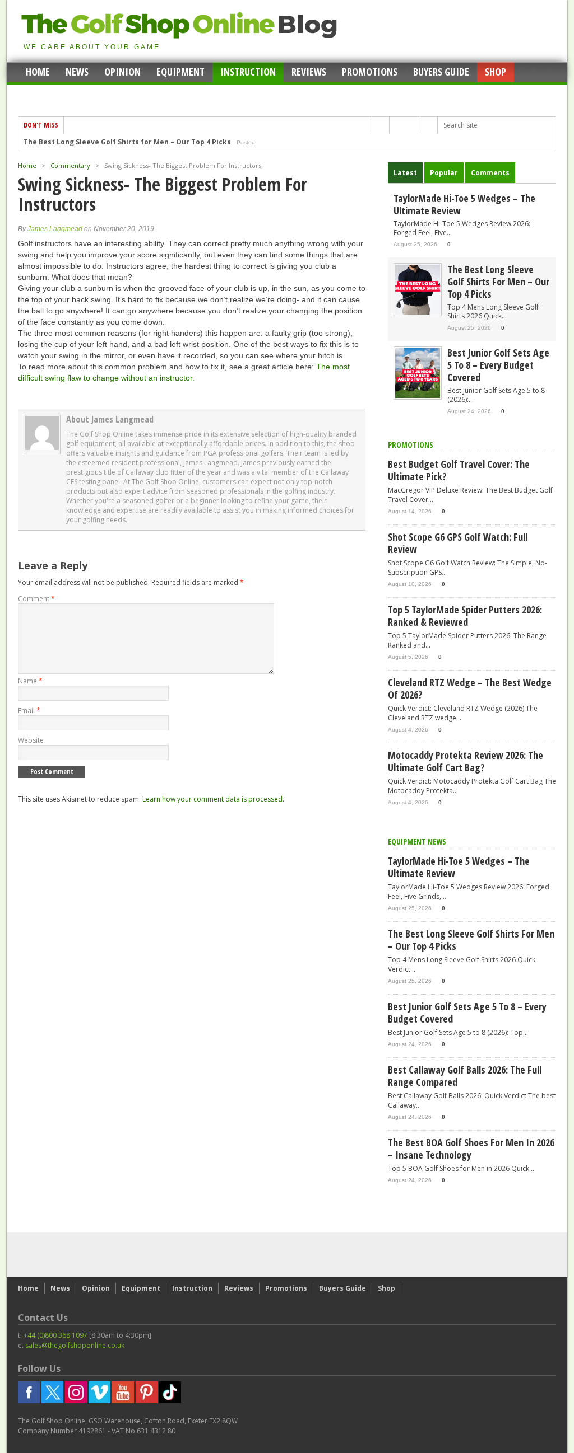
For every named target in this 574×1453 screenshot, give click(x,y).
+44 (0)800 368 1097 (55, 1335)
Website (31, 740)
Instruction (248, 71)
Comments (490, 172)
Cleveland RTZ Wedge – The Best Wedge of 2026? (470, 688)
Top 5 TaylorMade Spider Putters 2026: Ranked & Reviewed (465, 615)
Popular (444, 172)
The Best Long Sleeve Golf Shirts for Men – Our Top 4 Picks (498, 281)
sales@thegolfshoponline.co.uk (74, 1345)
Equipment (180, 71)
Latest (405, 172)
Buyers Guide (441, 71)
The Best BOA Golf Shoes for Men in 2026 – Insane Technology (471, 1148)
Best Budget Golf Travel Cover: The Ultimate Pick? (459, 470)
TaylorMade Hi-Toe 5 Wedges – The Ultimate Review (464, 204)
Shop (495, 71)
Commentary (70, 165)
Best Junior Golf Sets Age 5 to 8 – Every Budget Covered (121, 143)
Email (29, 710)
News (77, 71)
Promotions (369, 71)
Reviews (308, 71)
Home (38, 71)
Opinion (122, 71)
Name (30, 681)
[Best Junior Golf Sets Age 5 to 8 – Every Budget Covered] (417, 395)
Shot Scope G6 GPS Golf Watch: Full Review (457, 543)
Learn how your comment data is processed (212, 799)
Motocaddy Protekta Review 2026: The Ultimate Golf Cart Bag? (465, 761)
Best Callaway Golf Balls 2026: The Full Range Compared (464, 1075)
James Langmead (54, 229)
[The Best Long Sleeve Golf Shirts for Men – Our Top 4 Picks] (417, 312)
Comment (36, 598)
